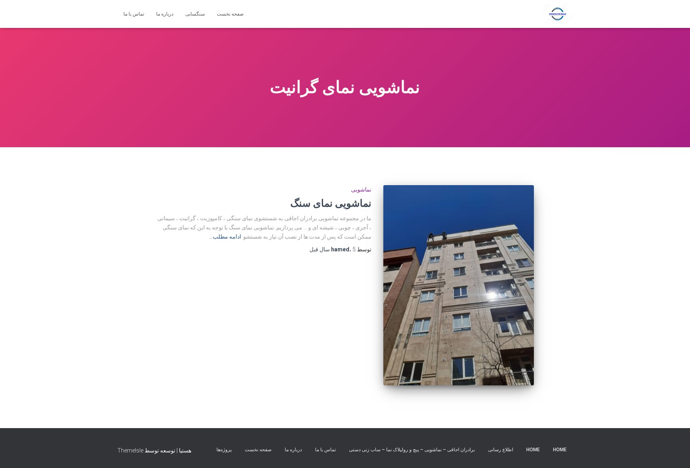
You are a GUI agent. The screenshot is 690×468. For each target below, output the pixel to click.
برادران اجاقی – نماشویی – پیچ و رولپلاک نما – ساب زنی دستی (412, 449)
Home (560, 449)
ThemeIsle (130, 450)
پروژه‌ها (224, 449)
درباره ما (164, 14)
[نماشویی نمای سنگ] (458, 285)
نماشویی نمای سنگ (330, 202)
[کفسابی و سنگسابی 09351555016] (558, 14)
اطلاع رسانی (500, 449)
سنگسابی (195, 14)
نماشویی (361, 189)
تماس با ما (133, 14)
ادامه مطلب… (225, 236)
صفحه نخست (230, 14)
